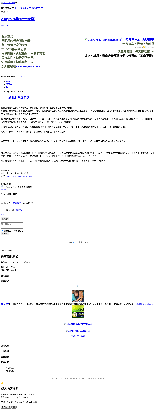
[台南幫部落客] (78, 336)
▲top (3, 214)
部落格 (9, 84)
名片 (8, 87)
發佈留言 (5, 234)
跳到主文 (5, 26)
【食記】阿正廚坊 (17, 97)
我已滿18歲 (6, 407)
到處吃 (19, 210)
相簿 (8, 81)
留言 (21, 203)
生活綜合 (21, 77)
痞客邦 (16, 203)
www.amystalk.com (28, 66)
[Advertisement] (110, 63)
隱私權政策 (92, 378)
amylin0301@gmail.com (143, 304)
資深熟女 (5, 304)
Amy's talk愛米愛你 (18, 19)
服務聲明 (101, 378)
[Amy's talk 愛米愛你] (78, 286)
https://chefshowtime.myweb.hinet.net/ (21, 176)
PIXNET (60, 378)
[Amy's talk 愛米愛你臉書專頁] (103, 39)
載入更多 (5, 219)
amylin (3, 189)
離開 (14, 407)
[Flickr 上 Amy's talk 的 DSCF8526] (78, 301)
